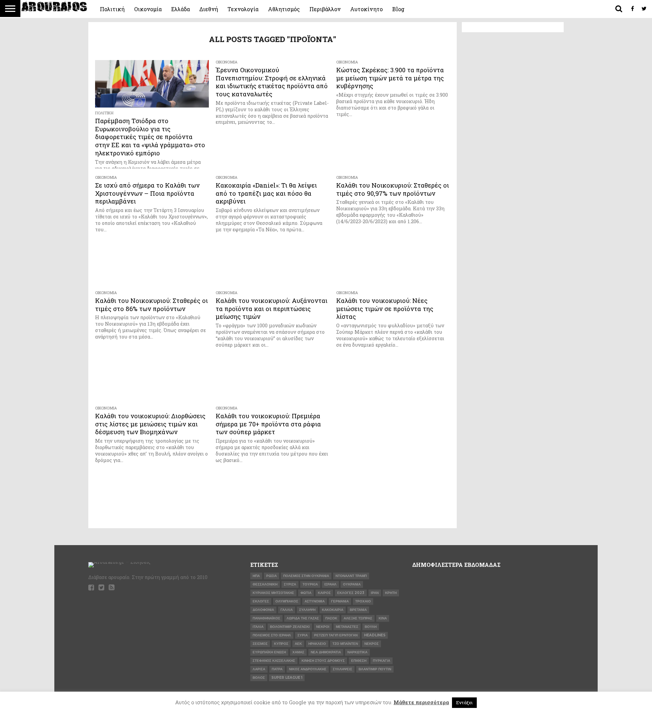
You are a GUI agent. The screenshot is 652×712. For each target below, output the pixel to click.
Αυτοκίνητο (366, 9)
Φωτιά (306, 593)
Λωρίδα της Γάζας (303, 618)
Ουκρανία (352, 584)
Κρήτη (391, 593)
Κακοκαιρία (332, 610)
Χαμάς (298, 652)
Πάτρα (277, 669)
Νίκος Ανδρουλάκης (307, 669)
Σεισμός (260, 643)
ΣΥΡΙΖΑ (290, 584)
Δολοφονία (263, 610)
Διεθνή (208, 9)
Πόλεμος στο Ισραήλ (272, 635)
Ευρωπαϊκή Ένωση (269, 652)
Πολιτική (112, 9)
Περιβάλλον (325, 9)
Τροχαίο (363, 601)
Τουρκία (310, 584)
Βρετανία (358, 610)
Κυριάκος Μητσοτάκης (273, 593)
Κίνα (383, 618)
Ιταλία (258, 626)
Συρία (302, 635)
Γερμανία (340, 601)
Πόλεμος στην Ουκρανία (306, 576)
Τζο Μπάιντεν (345, 643)
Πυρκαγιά (381, 660)
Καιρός (324, 593)
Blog (398, 9)
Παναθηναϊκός (266, 618)
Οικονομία (148, 9)
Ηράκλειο (317, 643)
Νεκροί (322, 626)
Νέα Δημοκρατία (326, 652)
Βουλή (371, 626)
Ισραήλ (330, 584)
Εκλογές (261, 601)
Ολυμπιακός (286, 601)
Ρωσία (271, 576)
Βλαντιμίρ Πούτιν (375, 669)
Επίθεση (358, 660)
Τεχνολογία (243, 9)
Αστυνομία (315, 601)
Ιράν (375, 593)
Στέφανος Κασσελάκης (274, 660)
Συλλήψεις (342, 669)
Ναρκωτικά (357, 652)
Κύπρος (281, 643)
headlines (374, 635)
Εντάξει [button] (464, 702)
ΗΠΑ (256, 576)
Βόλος (259, 677)
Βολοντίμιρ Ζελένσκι (290, 626)
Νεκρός (371, 643)
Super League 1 (286, 677)
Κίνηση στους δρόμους (323, 660)
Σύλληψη (307, 610)
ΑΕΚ (298, 643)
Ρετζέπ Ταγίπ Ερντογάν (336, 635)
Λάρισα (259, 669)
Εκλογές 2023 (350, 593)
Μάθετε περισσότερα (421, 702)
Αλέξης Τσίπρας (358, 618)
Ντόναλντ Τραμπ (351, 576)
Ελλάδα (180, 9)
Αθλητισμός (284, 9)
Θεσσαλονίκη (265, 584)
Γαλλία (286, 610)
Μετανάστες (347, 626)
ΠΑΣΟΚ (331, 618)
